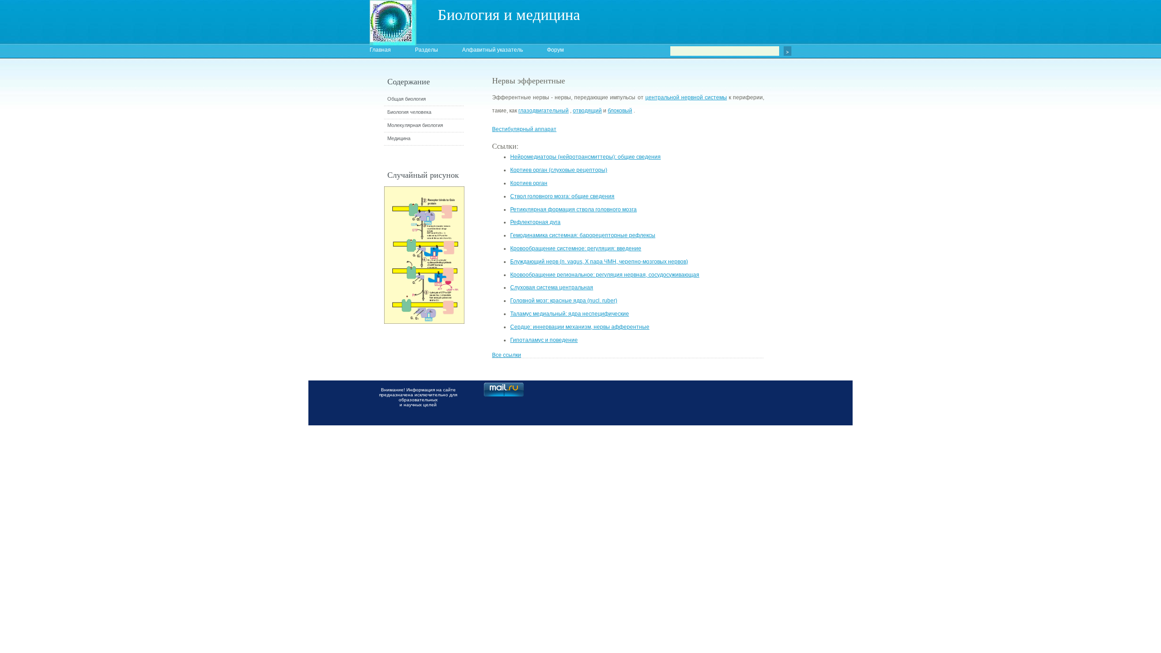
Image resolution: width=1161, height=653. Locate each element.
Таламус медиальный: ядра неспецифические (569, 314)
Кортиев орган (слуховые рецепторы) (558, 170)
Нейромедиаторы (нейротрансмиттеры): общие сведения (585, 157)
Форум (555, 50)
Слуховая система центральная (551, 287)
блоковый (620, 110)
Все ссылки (506, 355)
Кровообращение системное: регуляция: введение (575, 248)
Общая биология (406, 99)
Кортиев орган (528, 183)
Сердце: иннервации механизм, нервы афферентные (579, 327)
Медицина (398, 138)
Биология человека (409, 112)
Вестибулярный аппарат (524, 129)
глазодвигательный (543, 110)
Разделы (426, 50)
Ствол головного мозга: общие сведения (562, 196)
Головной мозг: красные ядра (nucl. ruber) (563, 300)
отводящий (587, 110)
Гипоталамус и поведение (544, 340)
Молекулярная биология (415, 125)
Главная (380, 50)
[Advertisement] (814, 238)
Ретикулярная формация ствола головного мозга (573, 209)
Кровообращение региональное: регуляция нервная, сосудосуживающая (604, 275)
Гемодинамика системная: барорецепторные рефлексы (582, 235)
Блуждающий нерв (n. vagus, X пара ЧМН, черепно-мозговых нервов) (599, 261)
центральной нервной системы (686, 97)
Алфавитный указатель (492, 50)
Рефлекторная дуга (535, 222)
